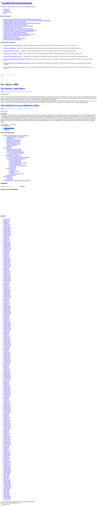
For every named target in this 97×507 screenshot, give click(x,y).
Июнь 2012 (6, 447)
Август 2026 (7, 219)
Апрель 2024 (7, 255)
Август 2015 (7, 395)
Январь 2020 (7, 323)
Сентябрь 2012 (7, 443)
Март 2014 (6, 418)
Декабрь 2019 (7, 325)
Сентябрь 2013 (7, 427)
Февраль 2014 (7, 420)
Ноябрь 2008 (7, 484)
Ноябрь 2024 (7, 246)
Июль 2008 (6, 489)
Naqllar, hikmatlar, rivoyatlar (16, 173)
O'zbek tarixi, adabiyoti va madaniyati (16, 158)
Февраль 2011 (7, 461)
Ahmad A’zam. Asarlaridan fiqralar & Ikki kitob (15, 32)
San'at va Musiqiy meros (15, 161)
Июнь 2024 (6, 253)
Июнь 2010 (6, 463)
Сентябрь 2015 (7, 394)
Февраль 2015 (7, 404)
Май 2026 (6, 223)
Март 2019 (6, 337)
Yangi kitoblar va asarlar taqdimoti (18, 165)
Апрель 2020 (7, 319)
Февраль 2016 (7, 387)
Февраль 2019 (7, 338)
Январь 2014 (7, 421)
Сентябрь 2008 (7, 486)
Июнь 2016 (6, 382)
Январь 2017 (7, 372)
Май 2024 (6, 254)
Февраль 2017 (7, 371)
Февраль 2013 (7, 436)
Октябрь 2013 (7, 425)
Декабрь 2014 (7, 406)
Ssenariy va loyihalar (12, 145)
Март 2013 (6, 435)
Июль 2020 (6, 315)
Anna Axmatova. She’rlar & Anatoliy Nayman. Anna (16, 35)
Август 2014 (7, 412)
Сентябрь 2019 (7, 329)
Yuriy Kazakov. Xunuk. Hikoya (13, 88)
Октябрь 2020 (7, 311)
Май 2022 (6, 285)
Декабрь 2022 (7, 276)
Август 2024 (7, 250)
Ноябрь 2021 (7, 293)
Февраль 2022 (7, 289)
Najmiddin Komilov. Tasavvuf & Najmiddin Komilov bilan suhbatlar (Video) (22, 23)
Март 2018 (6, 353)
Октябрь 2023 (7, 264)
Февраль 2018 (7, 355)
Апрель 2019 (7, 336)
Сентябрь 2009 (7, 471)
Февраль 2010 (7, 465)
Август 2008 (7, 488)
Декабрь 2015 (7, 390)
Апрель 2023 (7, 270)
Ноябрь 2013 (7, 424)
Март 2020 (6, 321)
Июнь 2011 (6, 457)
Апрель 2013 (7, 433)
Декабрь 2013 (7, 423)
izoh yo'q (30, 91)
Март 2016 (6, 386)
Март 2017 (6, 370)
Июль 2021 (6, 299)
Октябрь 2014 (7, 409)
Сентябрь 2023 (7, 265)
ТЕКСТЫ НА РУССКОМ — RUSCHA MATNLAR (17, 180)
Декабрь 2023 (7, 261)
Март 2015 (6, 402)
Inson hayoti (13, 169)
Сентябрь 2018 (7, 345)
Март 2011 (6, 459)
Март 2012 (6, 451)
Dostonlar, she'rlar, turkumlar (13, 141)
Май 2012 (6, 448)
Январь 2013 (7, 438)
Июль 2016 (6, 380)
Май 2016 (6, 383)
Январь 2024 (7, 259)
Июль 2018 (6, 348)
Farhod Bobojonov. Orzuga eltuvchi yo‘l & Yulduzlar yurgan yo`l (19, 34)
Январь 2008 (7, 497)
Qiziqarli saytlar (7, 12)
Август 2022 (7, 281)
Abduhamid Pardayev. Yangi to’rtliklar (13, 27)
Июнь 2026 (6, 221)
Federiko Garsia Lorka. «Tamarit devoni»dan (14, 38)
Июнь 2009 (6, 476)
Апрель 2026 (7, 224)
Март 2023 (6, 272)
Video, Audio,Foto (11, 175)
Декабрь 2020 (7, 308)
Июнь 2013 (6, 431)
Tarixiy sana (10, 179)
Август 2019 (7, 330)
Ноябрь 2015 (7, 391)
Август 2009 (7, 473)
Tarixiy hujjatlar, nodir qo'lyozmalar (18, 162)
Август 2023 (7, 266)
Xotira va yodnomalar (15, 164)
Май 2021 (6, 302)
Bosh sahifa (6, 9)
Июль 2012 (6, 446)
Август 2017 (7, 363)
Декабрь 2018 (7, 341)
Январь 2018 (7, 356)
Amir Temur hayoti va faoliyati (14, 108)
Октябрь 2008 (7, 485)
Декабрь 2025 (7, 230)
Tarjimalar (9, 146)
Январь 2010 (7, 466)
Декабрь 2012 (7, 439)
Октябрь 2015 (7, 393)
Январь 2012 (7, 454)
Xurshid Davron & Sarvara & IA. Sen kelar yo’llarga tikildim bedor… (20, 30)
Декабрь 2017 (7, 357)
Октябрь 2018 (7, 344)
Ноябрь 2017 (7, 359)
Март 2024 (6, 257)
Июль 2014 (6, 413)
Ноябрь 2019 (7, 326)
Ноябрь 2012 (7, 440)
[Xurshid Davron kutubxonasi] (16, 3)
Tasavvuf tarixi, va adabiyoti (16, 153)
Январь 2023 (7, 274)
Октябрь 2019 (7, 327)
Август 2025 (7, 235)
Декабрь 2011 (7, 455)
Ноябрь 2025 (7, 231)
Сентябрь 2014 (7, 410)
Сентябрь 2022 (7, 280)
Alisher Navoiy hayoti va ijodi (14, 149)
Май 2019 (6, 334)
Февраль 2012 (7, 452)
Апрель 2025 (7, 239)
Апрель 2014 (7, 417)
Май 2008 (6, 492)
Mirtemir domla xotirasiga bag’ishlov (12, 39)
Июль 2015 (6, 397)
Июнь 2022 (6, 284)
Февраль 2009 (7, 480)
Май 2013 (6, 432)
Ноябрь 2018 (7, 342)
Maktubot (12, 172)
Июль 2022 (6, 283)
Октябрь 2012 (7, 442)
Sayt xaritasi (6, 10)
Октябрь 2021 (7, 295)
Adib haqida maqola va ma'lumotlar (15, 137)
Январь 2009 (7, 481)
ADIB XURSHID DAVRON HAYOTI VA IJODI (16, 135)
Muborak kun (10, 177)
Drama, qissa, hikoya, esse (13, 142)
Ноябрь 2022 (7, 277)
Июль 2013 (6, 429)
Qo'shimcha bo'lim (11, 168)
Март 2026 (6, 226)
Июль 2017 (6, 364)
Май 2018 (6, 351)
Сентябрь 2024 (7, 249)
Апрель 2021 (7, 303)
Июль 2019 (6, 332)
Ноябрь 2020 (7, 310)
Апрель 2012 (7, 450)
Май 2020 (6, 318)
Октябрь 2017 (7, 360)
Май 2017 (6, 367)
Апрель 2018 (7, 352)
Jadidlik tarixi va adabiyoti (13, 154)
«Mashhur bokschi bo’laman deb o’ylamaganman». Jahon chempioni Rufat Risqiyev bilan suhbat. (27, 20)
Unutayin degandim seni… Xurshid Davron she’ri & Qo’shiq (18, 28)
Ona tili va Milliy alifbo (15, 160)
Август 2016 (7, 379)
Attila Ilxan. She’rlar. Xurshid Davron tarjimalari (15, 24)
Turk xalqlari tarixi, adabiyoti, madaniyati (19, 157)
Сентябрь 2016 (7, 378)
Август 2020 (7, 314)
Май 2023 (6, 269)
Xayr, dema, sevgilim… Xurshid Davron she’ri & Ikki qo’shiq (18, 31)
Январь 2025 (7, 243)
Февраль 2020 (7, 322)
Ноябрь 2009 (7, 469)
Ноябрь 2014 (7, 408)
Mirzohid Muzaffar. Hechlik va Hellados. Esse (15, 21)
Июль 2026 (6, 220)
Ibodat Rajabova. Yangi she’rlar (11, 36)
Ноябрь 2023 (7, 262)
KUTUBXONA (8, 148)
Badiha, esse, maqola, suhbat (13, 139)
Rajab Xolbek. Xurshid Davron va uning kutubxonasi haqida (18, 26)
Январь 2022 (7, 291)
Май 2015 (6, 399)
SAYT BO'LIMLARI (9, 128)
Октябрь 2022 (7, 279)
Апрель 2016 (7, 385)
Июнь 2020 (6, 317)
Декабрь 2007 (7, 499)
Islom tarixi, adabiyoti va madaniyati (15, 152)
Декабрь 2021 (7, 292)
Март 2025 (6, 240)
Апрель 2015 (7, 401)
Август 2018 (7, 346)
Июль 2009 (6, 474)
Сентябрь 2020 (7, 312)
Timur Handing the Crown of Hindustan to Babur (20, 105)
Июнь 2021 (6, 300)
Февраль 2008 (7, 496)
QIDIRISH (6, 129)
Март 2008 (6, 495)
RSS (5, 13)
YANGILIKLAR (8, 176)
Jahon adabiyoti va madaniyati (14, 91)
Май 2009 (6, 477)
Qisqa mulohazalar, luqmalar (13, 143)
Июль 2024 (6, 251)
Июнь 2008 (6, 491)
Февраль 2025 (7, 242)
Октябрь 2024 (7, 247)
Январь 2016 (7, 389)
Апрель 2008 (7, 493)
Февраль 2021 (7, 306)
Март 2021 (6, 304)
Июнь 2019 (6, 333)
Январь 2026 (7, 228)
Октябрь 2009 (7, 470)
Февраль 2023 (7, 273)
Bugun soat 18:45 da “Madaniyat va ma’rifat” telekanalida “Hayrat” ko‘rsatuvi (22, 19)
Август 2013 (7, 428)
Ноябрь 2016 (7, 375)
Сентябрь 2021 (7, 296)
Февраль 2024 (7, 258)
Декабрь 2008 (7, 482)
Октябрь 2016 (7, 376)
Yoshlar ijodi (13, 167)
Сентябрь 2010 (7, 462)
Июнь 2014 (6, 414)
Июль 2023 (6, 268)
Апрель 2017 (7, 368)
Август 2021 (7, 298)
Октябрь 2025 (7, 232)
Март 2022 (6, 288)
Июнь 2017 (6, 365)
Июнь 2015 (6, 398)
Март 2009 (6, 478)
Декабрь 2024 (7, 245)
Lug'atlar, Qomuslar (14, 171)
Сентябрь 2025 (7, 234)
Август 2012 (7, 444)
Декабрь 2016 (7, 374)
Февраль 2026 (7, 227)
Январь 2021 (7, 307)
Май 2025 (6, 238)
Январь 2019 (7, 340)
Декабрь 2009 (7, 467)
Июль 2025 (6, 236)
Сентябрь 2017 (7, 361)
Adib (5, 91)
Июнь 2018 (6, 349)
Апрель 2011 (7, 458)
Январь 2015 (7, 405)
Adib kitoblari (10, 138)
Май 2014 (6, 416)
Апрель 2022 (7, 287)
